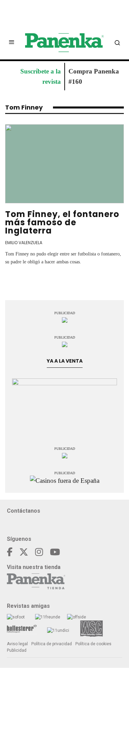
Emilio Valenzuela (23, 243)
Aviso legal (17, 643)
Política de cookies (93, 643)
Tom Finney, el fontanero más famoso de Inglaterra (62, 222)
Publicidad (16, 650)
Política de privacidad (51, 643)
